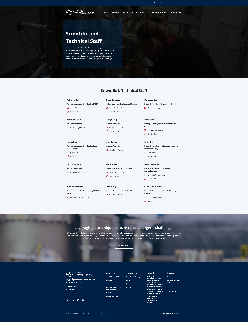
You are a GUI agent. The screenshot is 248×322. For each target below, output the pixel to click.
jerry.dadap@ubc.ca (116, 150)
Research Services (159, 12)
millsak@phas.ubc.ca (77, 108)
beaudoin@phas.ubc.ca (156, 175)
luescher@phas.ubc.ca (156, 197)
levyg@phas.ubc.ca (116, 127)
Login (163, 3)
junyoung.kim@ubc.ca (78, 172)
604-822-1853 (152, 179)
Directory (109, 280)
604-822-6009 (114, 131)
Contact (156, 3)
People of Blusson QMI (173, 281)
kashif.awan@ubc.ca (116, 172)
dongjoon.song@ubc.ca (156, 108)
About (106, 12)
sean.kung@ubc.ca (116, 195)
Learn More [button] (124, 245)
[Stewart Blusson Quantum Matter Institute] (80, 14)
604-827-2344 (114, 176)
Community (143, 3)
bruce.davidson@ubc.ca (117, 108)
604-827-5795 (152, 201)
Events (136, 3)
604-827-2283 (114, 112)
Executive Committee (113, 284)
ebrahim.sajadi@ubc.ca (78, 127)
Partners (109, 293)
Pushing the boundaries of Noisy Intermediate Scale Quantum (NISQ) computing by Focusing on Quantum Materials (155, 281)
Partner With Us (176, 12)
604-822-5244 (75, 156)
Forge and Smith (175, 313)
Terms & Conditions (110, 313)
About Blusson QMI (112, 277)
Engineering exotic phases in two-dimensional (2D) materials (153, 299)
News (131, 3)
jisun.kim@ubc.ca (154, 153)
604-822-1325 (152, 134)
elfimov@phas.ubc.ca (155, 130)
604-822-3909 (70, 290)
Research (115, 12)
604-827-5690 (75, 112)
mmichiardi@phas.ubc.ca (79, 197)
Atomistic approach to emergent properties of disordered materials (155, 291)
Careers (150, 3)
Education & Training (140, 12)
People (125, 12)
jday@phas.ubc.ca (76, 153)
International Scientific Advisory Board (113, 288)
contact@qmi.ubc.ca (72, 286)
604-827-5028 (152, 156)
